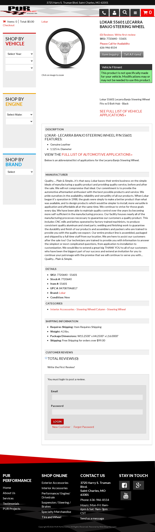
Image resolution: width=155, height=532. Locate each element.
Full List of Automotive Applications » (97, 154)
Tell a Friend (132, 54)
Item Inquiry (110, 54)
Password (57, 405)
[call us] (104, 13)
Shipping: (56, 340)
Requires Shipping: (61, 326)
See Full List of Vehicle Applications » (121, 113)
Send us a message (92, 518)
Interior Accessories (62, 309)
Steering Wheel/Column (91, 309)
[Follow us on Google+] (138, 485)
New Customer (61, 426)
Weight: (55, 331)
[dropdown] (135, 13)
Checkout (9, 25)
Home (7, 487)
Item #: (55, 283)
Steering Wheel (116, 309)
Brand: (54, 292)
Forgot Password (84, 426)
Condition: (57, 297)
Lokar (45, 21)
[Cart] (5, 21)
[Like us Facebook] (124, 485)
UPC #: (54, 288)
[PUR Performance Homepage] (19, 11)
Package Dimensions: (63, 336)
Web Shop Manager (107, 527)
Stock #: (55, 279)
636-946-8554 (99, 499)
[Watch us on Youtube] (125, 496)
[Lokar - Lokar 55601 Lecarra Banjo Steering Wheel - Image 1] (65, 48)
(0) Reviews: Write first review (118, 34)
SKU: (103, 38)
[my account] (114, 13)
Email (54, 391)
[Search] (124, 13)
